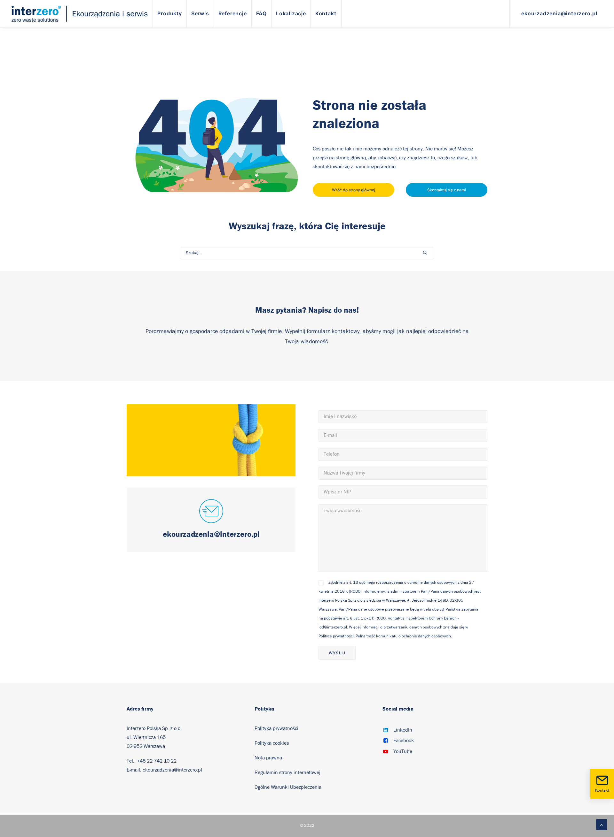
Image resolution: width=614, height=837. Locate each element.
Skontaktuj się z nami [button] (446, 189)
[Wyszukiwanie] (307, 253)
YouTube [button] (402, 751)
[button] (425, 252)
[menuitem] (169, 13)
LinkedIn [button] (402, 730)
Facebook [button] (403, 740)
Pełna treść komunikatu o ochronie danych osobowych (403, 636)
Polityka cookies (272, 743)
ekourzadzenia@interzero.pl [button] (211, 534)
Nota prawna (268, 757)
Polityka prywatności (276, 728)
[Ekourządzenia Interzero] (79, 14)
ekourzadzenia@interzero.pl (172, 769)
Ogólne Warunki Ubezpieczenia (288, 787)
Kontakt (602, 790)
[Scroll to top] (601, 824)
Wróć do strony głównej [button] (353, 189)
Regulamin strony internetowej (287, 772)
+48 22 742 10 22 (157, 761)
